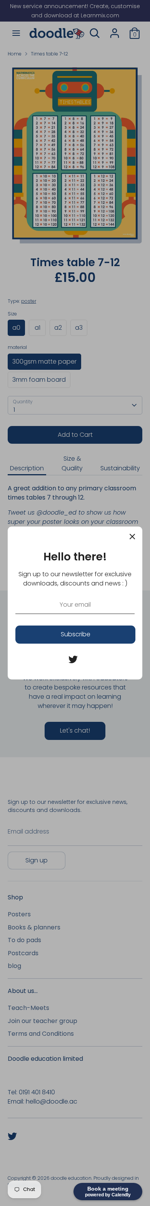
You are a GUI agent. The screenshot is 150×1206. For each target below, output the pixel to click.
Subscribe (75, 634)
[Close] (132, 536)
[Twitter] (73, 659)
